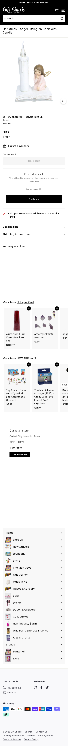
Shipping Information (17, 234)
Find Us (31, 735)
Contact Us (41, 731)
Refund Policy (31, 739)
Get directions (19, 454)
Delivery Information (13, 735)
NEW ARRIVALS (26, 358)
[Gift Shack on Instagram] (35, 687)
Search (28, 731)
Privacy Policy (45, 735)
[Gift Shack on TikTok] (47, 687)
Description (10, 227)
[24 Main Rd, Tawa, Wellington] (34, 471)
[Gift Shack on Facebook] (41, 687)
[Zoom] (63, 101)
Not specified (25, 302)
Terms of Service (12, 739)
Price (6, 131)
